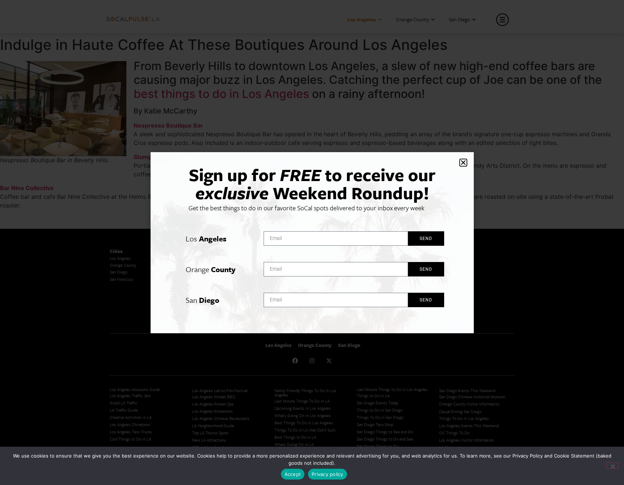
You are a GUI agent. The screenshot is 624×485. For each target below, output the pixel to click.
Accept (293, 474)
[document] (312, 242)
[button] (463, 162)
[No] (612, 465)
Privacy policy (327, 474)
